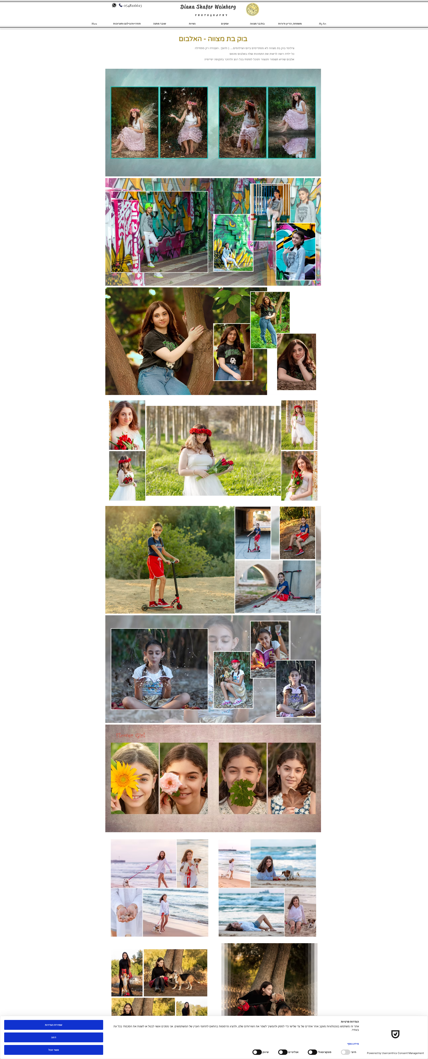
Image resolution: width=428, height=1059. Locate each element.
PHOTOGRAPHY (212, 15)
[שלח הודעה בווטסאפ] (114, 5)
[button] (290, 24)
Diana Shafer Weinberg (208, 6)
